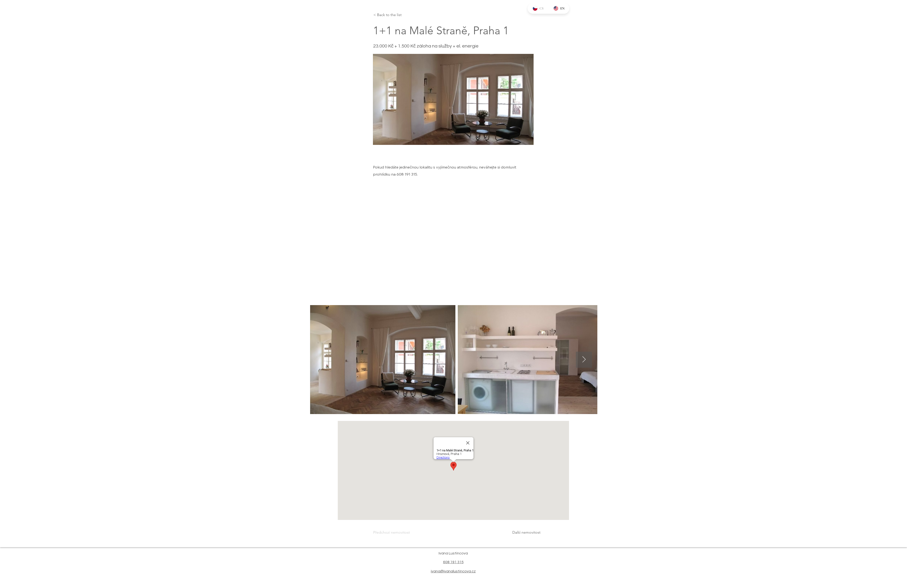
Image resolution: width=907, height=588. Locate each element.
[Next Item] (584, 360)
